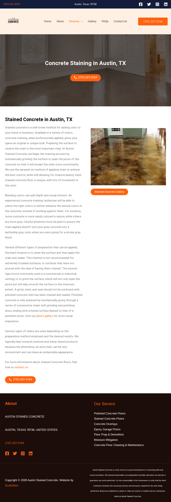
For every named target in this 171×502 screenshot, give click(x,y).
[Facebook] (141, 4)
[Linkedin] (166, 4)
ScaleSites (11, 485)
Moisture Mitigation (106, 439)
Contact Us (120, 21)
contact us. (21, 367)
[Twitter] (149, 4)
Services (74, 21)
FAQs (105, 21)
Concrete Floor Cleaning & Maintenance (119, 445)
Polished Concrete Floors (110, 413)
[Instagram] (157, 4)
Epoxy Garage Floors (107, 429)
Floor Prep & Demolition (109, 434)
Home (47, 21)
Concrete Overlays (106, 424)
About (60, 21)
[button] (81, 21)
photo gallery (44, 316)
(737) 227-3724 (11, 4)
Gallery (92, 21)
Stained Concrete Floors (109, 418)
